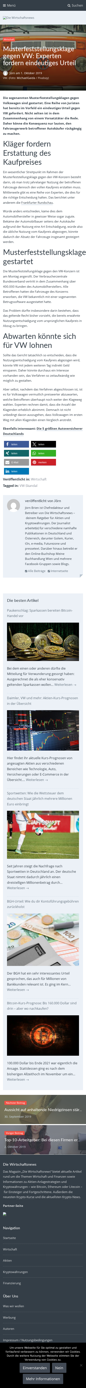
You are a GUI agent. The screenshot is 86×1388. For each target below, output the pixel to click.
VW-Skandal (28, 485)
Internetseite (59, 571)
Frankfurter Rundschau (37, 203)
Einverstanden (35, 1367)
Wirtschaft (9, 39)
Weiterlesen (65, 684)
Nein (59, 1367)
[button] (16, 444)
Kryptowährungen (15, 1272)
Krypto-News (71, 1197)
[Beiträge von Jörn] (13, 506)
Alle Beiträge (36, 571)
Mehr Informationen (43, 1378)
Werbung (9, 1317)
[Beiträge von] (6, 73)
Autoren (8, 1329)
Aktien (7, 1260)
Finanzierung (12, 1283)
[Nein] (81, 1365)
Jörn (13, 73)
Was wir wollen (13, 1306)
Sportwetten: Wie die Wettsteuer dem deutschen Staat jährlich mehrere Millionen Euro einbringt (39, 798)
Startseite (9, 1238)
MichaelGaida (26, 78)
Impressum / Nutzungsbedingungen (27, 1340)
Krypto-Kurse (25, 1197)
